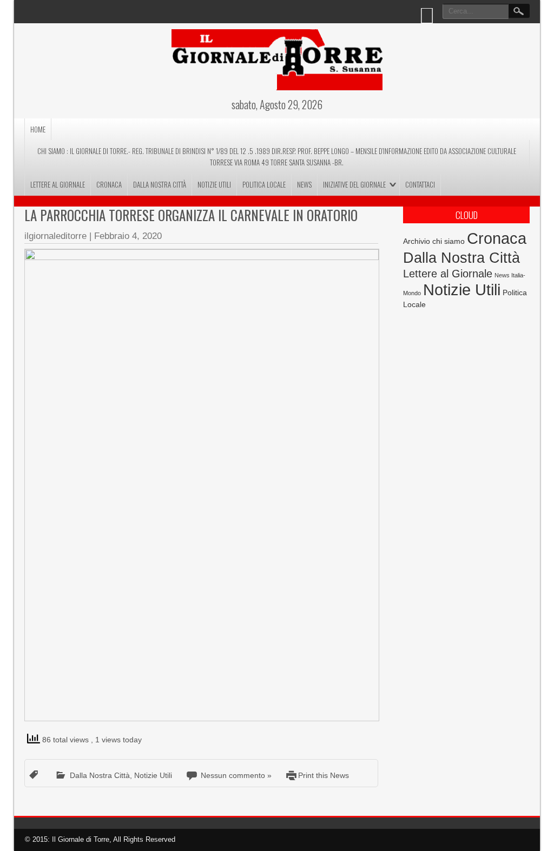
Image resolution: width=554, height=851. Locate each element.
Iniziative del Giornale (354, 184)
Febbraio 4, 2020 (128, 236)
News (304, 184)
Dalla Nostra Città (159, 184)
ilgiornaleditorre (55, 236)
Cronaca (109, 184)
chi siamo (448, 241)
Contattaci (420, 184)
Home (37, 129)
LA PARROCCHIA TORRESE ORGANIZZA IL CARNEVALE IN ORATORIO (191, 215)
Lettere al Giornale (57, 184)
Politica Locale (264, 184)
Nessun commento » (236, 775)
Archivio (416, 241)
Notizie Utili (214, 184)
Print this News (323, 775)
